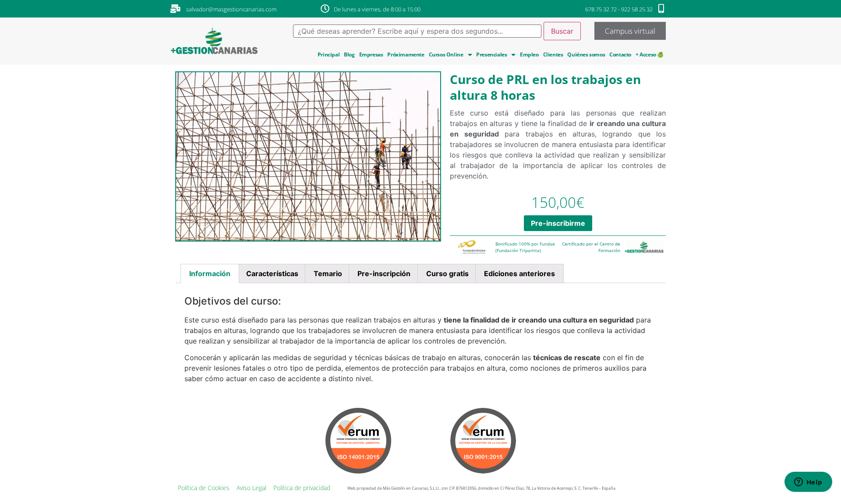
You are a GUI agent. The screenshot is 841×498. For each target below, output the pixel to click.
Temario (328, 273)
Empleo (529, 54)
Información (209, 273)
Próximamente (405, 54)
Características (272, 273)
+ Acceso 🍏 (650, 54)
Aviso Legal (251, 488)
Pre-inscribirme (558, 223)
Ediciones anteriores (519, 273)
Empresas (371, 54)
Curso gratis (447, 273)
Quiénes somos (586, 54)
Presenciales (491, 54)
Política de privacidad (301, 488)
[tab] (209, 273)
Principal (328, 54)
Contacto (620, 54)
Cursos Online (446, 54)
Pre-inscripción (383, 273)
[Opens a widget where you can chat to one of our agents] (808, 483)
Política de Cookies (204, 488)
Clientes (553, 54)
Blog (349, 54)
